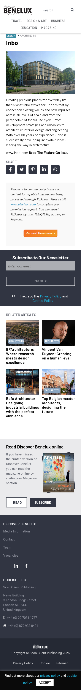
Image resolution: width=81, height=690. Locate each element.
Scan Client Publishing (19, 587)
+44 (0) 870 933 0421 (23, 626)
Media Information (16, 531)
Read (17, 502)
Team (7, 547)
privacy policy (50, 676)
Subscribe (43, 502)
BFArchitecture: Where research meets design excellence (20, 356)
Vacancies (10, 555)
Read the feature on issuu (48, 153)
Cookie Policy (42, 300)
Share (10, 169)
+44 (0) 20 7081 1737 (22, 618)
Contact (9, 539)
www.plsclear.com (23, 204)
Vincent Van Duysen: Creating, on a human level (57, 353)
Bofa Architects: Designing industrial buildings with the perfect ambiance (22, 407)
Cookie (45, 663)
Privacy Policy (50, 296)
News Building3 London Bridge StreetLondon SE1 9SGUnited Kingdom (19, 602)
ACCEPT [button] (45, 683)
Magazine (48, 28)
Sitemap (62, 663)
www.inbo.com (17, 153)
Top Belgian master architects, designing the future (58, 405)
